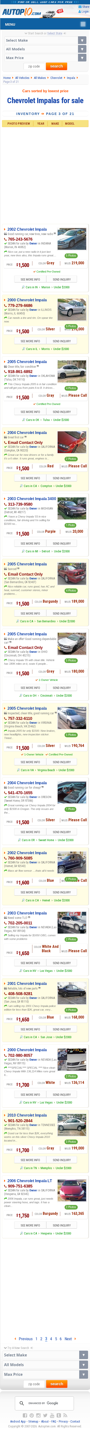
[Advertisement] (45, 174)
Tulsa (46, 420)
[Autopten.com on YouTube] (52, 1415)
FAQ (53, 1421)
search (56, 66)
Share (85, 6)
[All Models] (45, 49)
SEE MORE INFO (30, 279)
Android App (18, 1421)
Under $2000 (61, 287)
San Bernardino (46, 621)
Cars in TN (30, 1168)
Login (85, 11)
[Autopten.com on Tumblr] (59, 1415)
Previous (24, 1338)
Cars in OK (32, 420)
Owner (33, 243)
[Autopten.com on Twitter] (45, 1415)
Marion (46, 287)
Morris (46, 349)
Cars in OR (28, 840)
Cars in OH (29, 695)
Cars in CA (30, 486)
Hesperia (46, 1233)
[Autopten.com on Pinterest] (32, 1415)
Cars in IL (32, 349)
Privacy (63, 1421)
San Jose (46, 1037)
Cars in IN (32, 287)
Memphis (46, 1168)
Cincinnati (46, 695)
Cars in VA (27, 770)
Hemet (46, 900)
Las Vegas (46, 971)
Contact (75, 1421)
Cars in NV (29, 971)
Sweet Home (46, 840)
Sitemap (33, 1421)
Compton (46, 486)
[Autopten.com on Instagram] (38, 1415)
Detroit (46, 551)
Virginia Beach (46, 770)
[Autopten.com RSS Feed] (65, 1415)
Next (70, 1338)
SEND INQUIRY (62, 279)
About (45, 1421)
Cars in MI (32, 551)
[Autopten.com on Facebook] (25, 1415)
